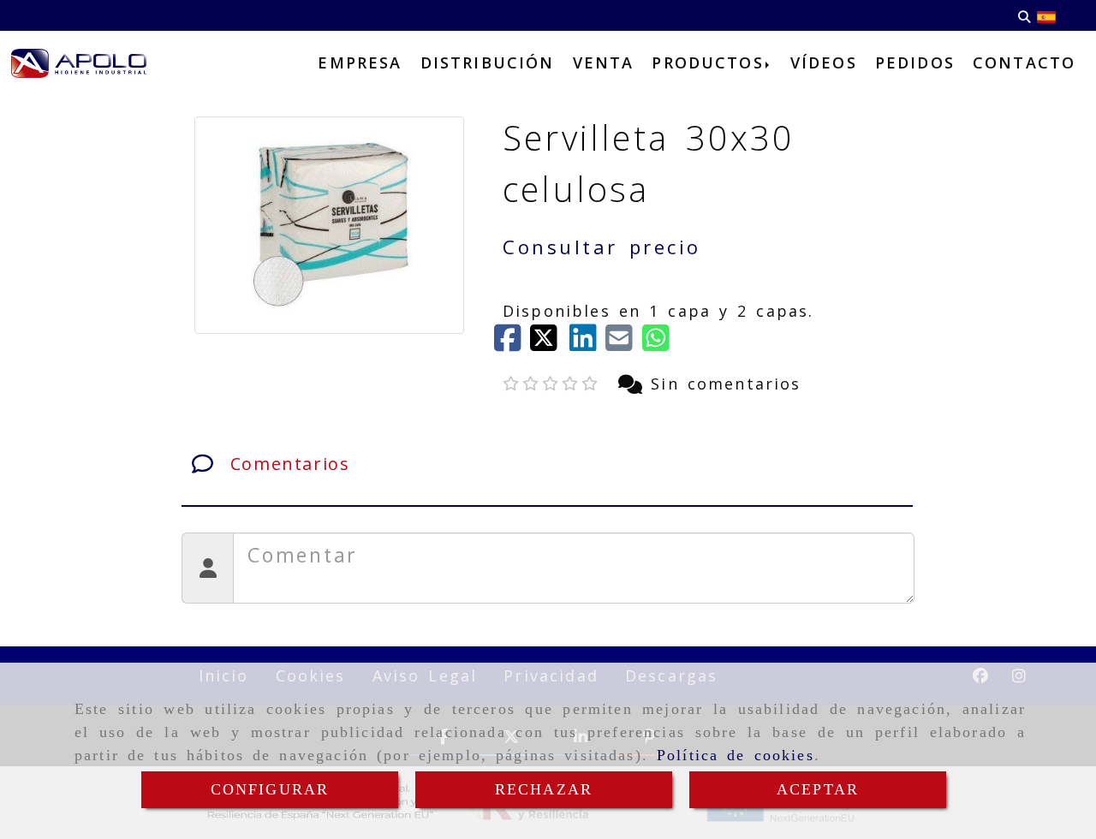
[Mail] (623, 343)
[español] (1046, 15)
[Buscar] (1024, 16)
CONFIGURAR (270, 789)
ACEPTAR (818, 789)
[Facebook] (512, 343)
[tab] (547, 464)
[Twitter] (549, 343)
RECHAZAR (544, 789)
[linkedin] (587, 343)
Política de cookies (735, 755)
